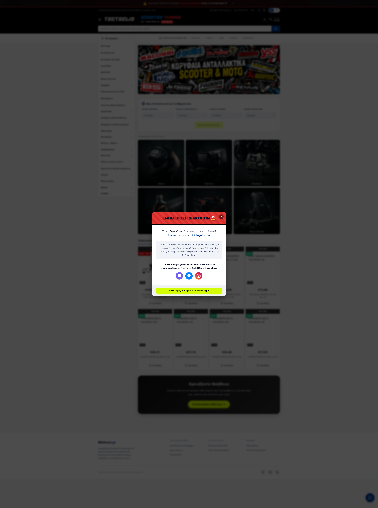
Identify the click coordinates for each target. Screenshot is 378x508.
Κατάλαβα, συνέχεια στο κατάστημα (189, 290)
